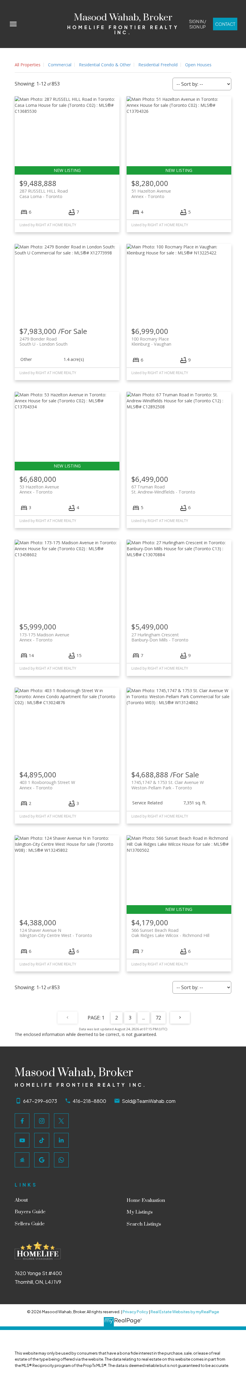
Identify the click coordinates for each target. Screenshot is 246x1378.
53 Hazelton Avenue (39, 489)
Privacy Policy (135, 1311)
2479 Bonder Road (44, 341)
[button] (197, 24)
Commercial (59, 65)
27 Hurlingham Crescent (159, 637)
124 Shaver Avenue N (56, 932)
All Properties (27, 65)
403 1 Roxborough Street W (47, 784)
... (143, 1017)
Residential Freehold (158, 65)
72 (158, 1017)
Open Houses (198, 65)
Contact (225, 24)
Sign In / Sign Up (197, 24)
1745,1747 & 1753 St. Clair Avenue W (167, 784)
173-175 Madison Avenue (44, 637)
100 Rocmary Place (151, 341)
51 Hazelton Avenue (151, 193)
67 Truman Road (163, 489)
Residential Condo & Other (105, 65)
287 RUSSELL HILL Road (44, 193)
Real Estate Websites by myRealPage (185, 1311)
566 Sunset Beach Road (170, 932)
